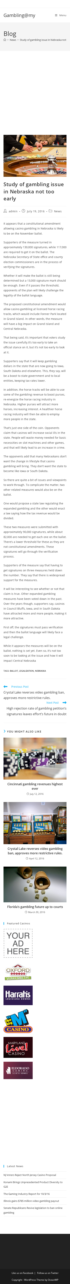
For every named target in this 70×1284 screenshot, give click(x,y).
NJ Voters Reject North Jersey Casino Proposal (30, 1175)
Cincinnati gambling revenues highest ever (35, 786)
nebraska (40, 670)
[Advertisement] (35, 98)
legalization (26, 670)
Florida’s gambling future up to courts (35, 907)
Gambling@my (19, 15)
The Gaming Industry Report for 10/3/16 (27, 1194)
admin (13, 211)
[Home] (5, 40)
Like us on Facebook (22, 1273)
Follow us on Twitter (48, 1273)
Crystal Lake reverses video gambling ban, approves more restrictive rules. (35, 851)
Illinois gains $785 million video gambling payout (31, 1201)
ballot (14, 670)
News (58, 211)
